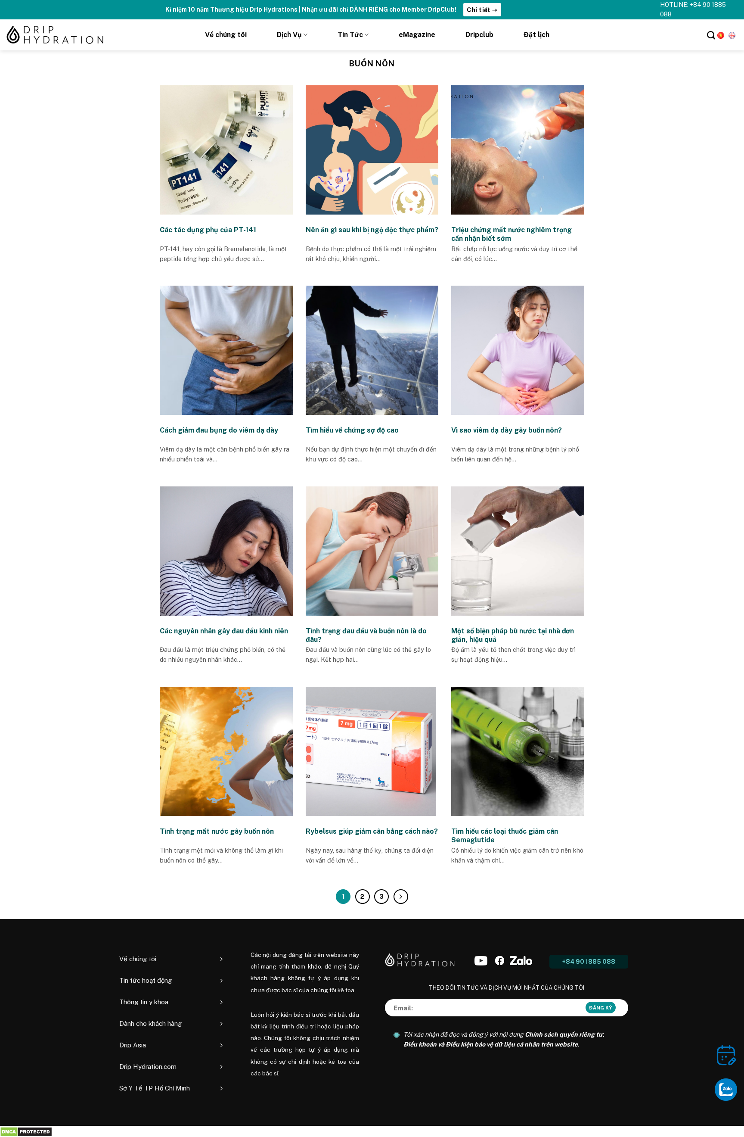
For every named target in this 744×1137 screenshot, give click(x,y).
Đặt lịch (536, 35)
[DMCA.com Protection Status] (26, 1131)
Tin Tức (350, 35)
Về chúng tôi (226, 35)
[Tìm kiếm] (711, 35)
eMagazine (417, 35)
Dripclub (479, 35)
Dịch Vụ (289, 35)
